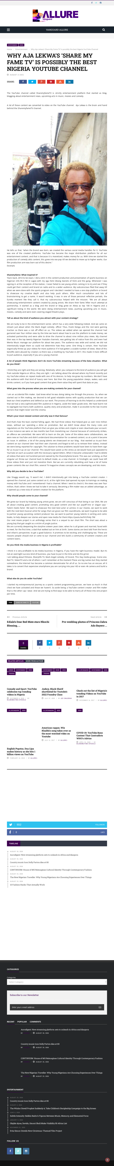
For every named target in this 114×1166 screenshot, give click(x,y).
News (21, 45)
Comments (35, 1021)
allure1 (103, 700)
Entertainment (12, 45)
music (57, 670)
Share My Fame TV (22, 602)
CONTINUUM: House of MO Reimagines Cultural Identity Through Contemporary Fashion (62, 1058)
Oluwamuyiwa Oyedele (16, 700)
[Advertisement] (57, 797)
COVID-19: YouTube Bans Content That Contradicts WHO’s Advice (89, 735)
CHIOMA (26, 1033)
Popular (22, 1021)
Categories (11, 977)
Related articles (16, 661)
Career (11, 670)
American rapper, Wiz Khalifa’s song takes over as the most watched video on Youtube (56, 732)
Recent (10, 1021)
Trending (11, 673)
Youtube (35, 602)
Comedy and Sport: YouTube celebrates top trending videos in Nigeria (22, 691)
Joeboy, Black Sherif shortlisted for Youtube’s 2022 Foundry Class (54, 691)
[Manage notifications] (107, 1160)
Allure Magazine (83, 670)
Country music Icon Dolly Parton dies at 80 (25, 37)
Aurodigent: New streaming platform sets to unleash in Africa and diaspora (39, 34)
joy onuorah (66, 698)
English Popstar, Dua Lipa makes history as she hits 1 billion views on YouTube (21, 751)
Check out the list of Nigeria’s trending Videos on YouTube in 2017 (91, 693)
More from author (34, 661)
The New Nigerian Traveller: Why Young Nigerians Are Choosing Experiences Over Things (61, 1072)
